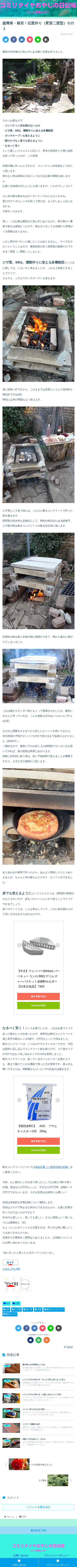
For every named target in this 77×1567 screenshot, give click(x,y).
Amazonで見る (38, 1005)
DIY (8, 1303)
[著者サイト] (30, 1340)
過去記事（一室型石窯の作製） (52, 1167)
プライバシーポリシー (56, 1555)
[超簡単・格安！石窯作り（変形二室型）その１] (22, 39)
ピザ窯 (17, 1309)
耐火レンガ (10, 1314)
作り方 (28, 1309)
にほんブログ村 (11, 1268)
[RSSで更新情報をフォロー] (47, 1340)
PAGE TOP (39, 1530)
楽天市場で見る (38, 996)
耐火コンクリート (55, 1309)
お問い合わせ (20, 1555)
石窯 (17, 1303)
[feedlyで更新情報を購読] (38, 1340)
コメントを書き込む (39, 1506)
